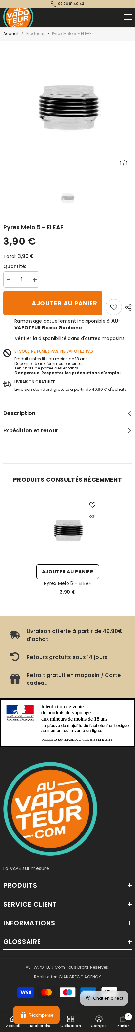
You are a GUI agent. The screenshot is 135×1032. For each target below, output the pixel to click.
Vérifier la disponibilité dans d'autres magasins (70, 338)
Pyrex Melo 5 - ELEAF (67, 583)
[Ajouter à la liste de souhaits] (92, 505)
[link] (114, 307)
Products (35, 33)
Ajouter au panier (64, 303)
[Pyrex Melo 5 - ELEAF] (67, 529)
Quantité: (14, 266)
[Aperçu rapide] (92, 516)
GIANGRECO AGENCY (80, 976)
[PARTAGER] (127, 307)
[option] (67, 105)
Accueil (11, 33)
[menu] (128, 17)
